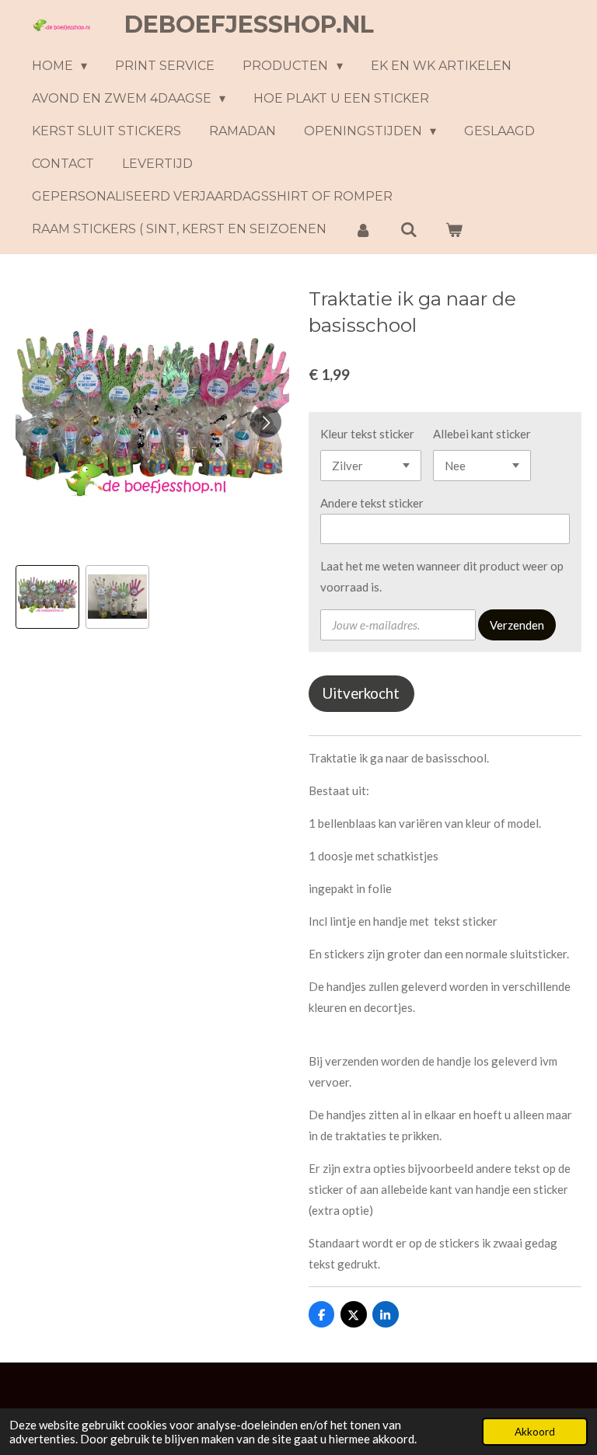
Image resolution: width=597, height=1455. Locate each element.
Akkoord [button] (535, 1431)
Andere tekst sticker (372, 503)
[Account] (363, 229)
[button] (47, 597)
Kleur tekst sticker (367, 434)
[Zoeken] (408, 229)
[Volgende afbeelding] (265, 422)
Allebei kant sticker (482, 434)
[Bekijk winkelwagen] (454, 229)
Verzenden (517, 625)
